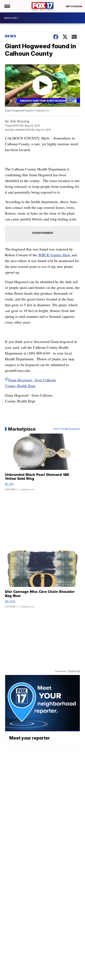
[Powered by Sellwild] (74, 671)
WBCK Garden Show (54, 254)
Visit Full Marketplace (66, 429)
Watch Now (73, 6)
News (10, 36)
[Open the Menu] (7, 6)
